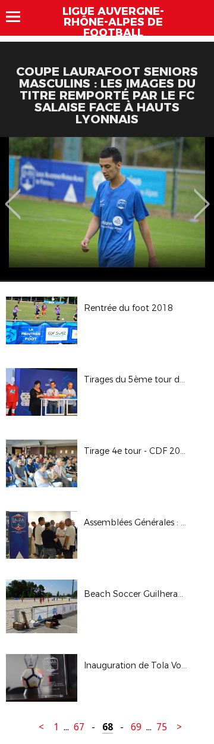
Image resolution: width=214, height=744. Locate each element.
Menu (19, 17)
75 (161, 727)
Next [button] (201, 195)
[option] (107, 208)
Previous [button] (12, 195)
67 (79, 727)
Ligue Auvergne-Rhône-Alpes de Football (113, 22)
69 (136, 727)
